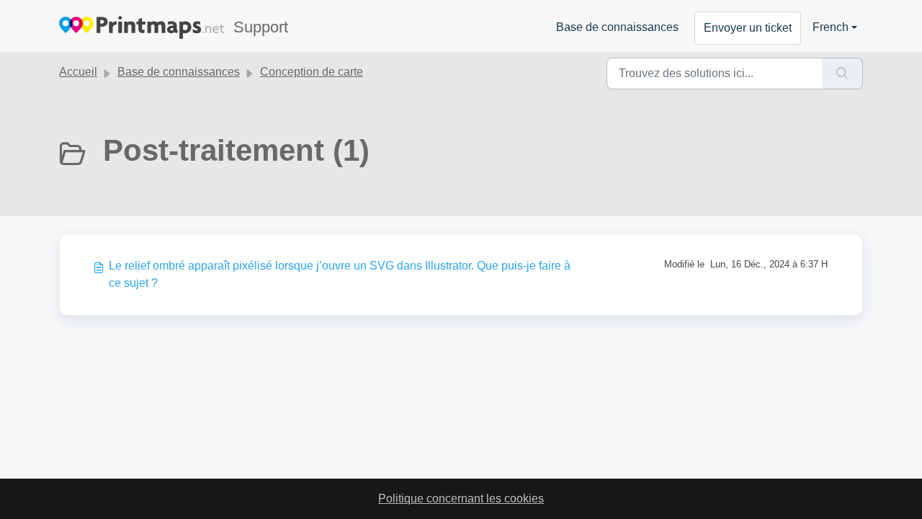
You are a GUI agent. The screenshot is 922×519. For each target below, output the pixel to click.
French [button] (831, 27)
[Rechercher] (842, 73)
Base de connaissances (617, 27)
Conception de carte (311, 72)
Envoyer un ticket (748, 28)
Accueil (78, 72)
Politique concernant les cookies (461, 498)
